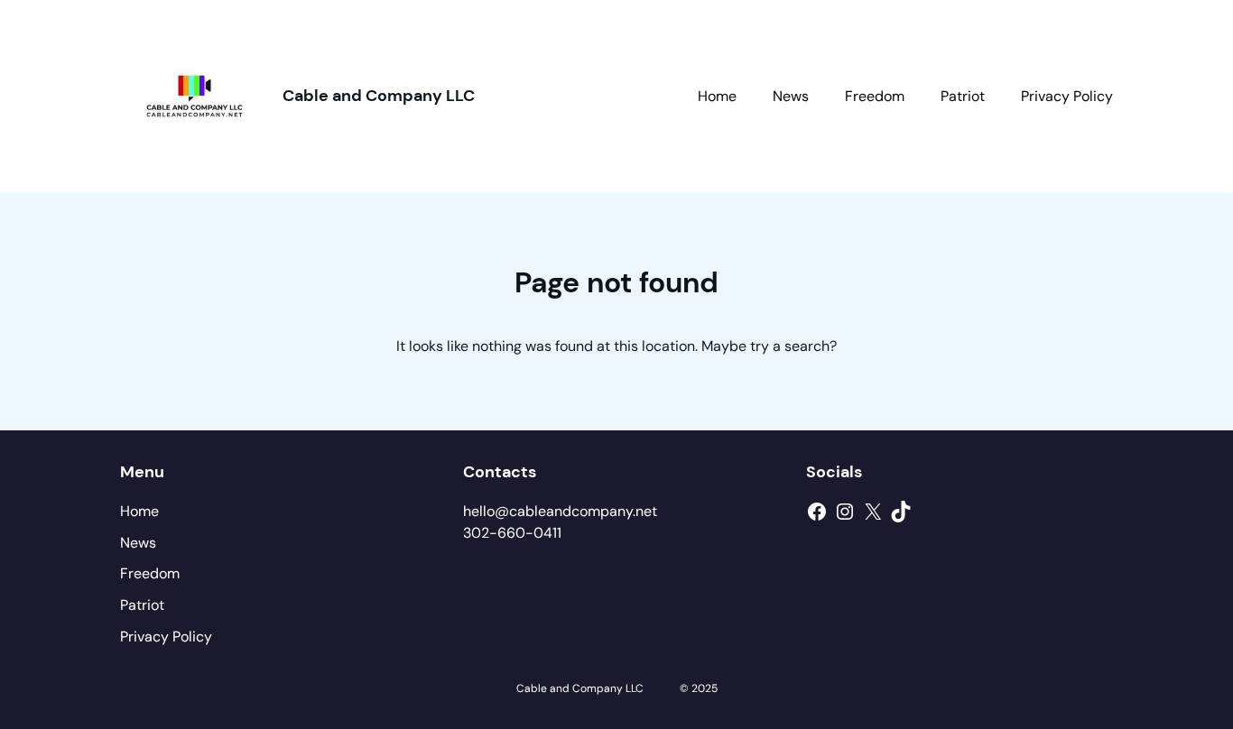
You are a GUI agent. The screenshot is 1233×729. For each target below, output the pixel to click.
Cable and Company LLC (379, 95)
